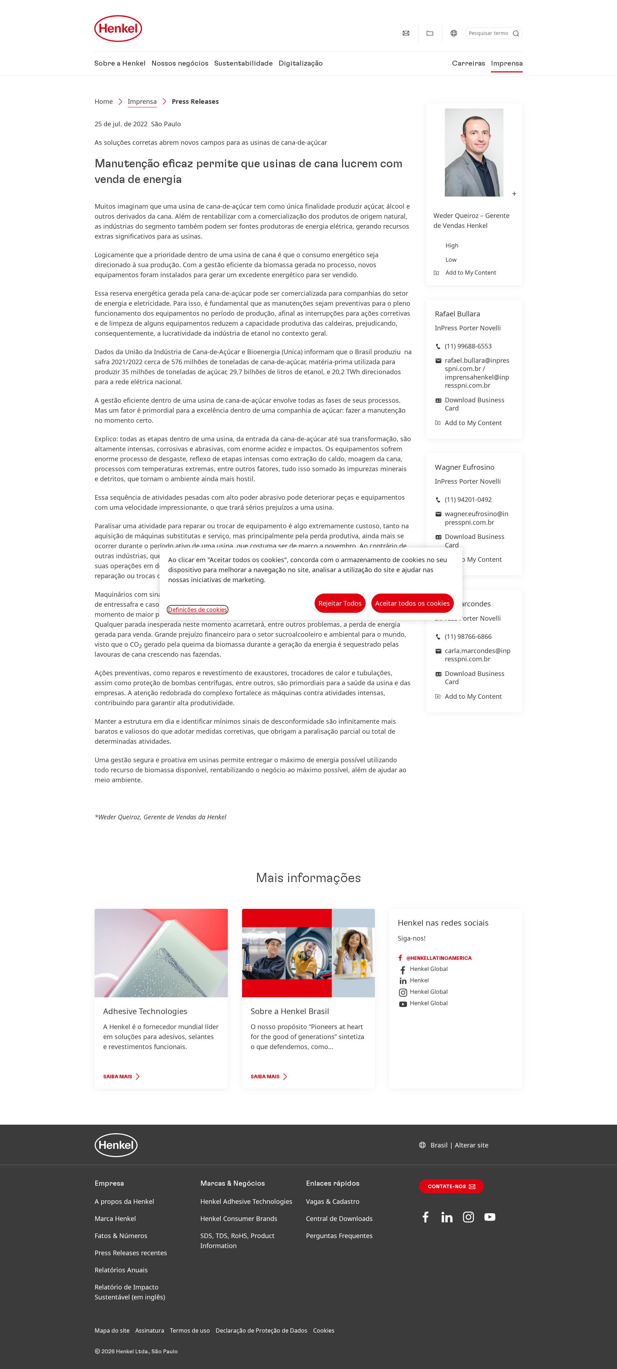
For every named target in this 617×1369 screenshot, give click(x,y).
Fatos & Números (121, 1235)
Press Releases (195, 101)
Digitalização (301, 63)
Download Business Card (475, 404)
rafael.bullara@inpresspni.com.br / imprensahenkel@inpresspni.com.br (477, 373)
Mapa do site (112, 1330)
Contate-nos (447, 1186)
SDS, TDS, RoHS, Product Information (237, 1240)
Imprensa (507, 63)
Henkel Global (429, 969)
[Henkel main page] (118, 28)
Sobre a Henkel (120, 63)
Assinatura (149, 1330)
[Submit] (516, 33)
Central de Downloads (339, 1218)
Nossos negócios (180, 63)
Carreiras (468, 63)
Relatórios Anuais (121, 1270)
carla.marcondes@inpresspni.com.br (478, 654)
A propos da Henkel (124, 1201)
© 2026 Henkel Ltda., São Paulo (136, 1351)
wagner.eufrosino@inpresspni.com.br (476, 517)
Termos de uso (190, 1330)
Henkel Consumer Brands (238, 1218)
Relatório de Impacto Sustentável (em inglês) (130, 1292)
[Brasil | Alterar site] (453, 33)
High (452, 245)
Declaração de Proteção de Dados (261, 1330)
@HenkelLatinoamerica (438, 958)
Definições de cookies (197, 609)
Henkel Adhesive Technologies (246, 1201)
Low (451, 260)
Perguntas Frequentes (339, 1235)
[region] (311, 584)
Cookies (324, 1330)
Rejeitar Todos (340, 603)
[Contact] (406, 33)
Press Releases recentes (131, 1252)
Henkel (419, 980)
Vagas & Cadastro (333, 1201)
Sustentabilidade (243, 63)
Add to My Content (471, 272)
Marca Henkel (115, 1218)
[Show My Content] (429, 33)
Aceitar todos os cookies (412, 603)
